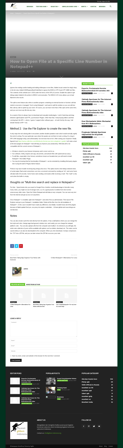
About (100, 446)
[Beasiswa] (51, 399)
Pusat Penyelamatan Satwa (66, 378)
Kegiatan (54, 6)
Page (59, 389)
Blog (105, 446)
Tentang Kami (41, 6)
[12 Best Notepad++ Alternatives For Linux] (20, 296)
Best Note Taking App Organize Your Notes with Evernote (25, 259)
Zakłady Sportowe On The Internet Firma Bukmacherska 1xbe (30, 389)
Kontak (93, 6)
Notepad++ (18, 13)
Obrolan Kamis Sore (69, 6)
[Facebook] (84, 426)
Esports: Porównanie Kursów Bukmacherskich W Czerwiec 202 (30, 380)
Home (12, 13)
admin (14, 71)
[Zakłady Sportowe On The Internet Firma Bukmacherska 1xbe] (15, 390)
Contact (111, 446)
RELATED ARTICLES (17, 284)
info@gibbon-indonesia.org (52, 433)
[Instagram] (89, 426)
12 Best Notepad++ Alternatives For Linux (64, 258)
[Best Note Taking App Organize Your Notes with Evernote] (43, 296)
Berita (83, 6)
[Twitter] (94, 426)
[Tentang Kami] (51, 390)
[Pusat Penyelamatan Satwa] (51, 381)
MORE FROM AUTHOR (33, 284)
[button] (110, 7)
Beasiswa (60, 397)
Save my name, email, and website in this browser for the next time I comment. (36, 356)
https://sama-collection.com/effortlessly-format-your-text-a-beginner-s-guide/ (42, 141)
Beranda (30, 6)
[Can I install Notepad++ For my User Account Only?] (66, 296)
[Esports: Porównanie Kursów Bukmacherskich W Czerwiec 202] (15, 381)
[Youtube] (99, 426)
